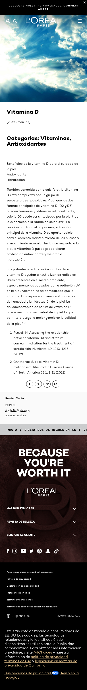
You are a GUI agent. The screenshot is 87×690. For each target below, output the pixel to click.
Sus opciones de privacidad (28, 673)
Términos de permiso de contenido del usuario (32, 606)
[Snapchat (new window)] (48, 551)
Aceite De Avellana (15, 415)
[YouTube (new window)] (23, 551)
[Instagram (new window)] (14, 551)
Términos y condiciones (20, 599)
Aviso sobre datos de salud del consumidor (30, 571)
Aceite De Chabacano (17, 410)
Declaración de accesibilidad (23, 585)
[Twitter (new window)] (31, 551)
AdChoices (42, 652)
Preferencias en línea (18, 592)
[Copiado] (47, 384)
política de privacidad (49, 657)
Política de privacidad (19, 578)
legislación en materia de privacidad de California (40, 663)
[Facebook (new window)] (8, 551)
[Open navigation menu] (80, 21)
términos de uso (17, 661)
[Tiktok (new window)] (56, 551)
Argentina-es (20, 615)
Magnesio (10, 404)
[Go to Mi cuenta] (7, 21)
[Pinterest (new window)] (39, 551)
